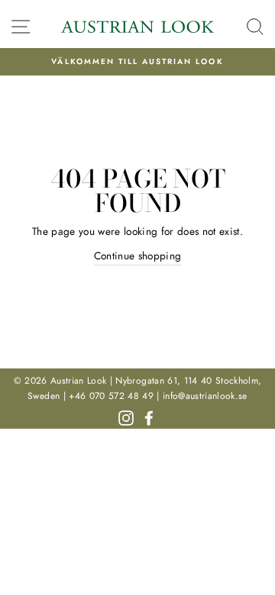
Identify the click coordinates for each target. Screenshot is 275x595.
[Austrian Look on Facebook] (149, 416)
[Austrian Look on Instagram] (126, 416)
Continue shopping (138, 255)
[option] (137, 62)
